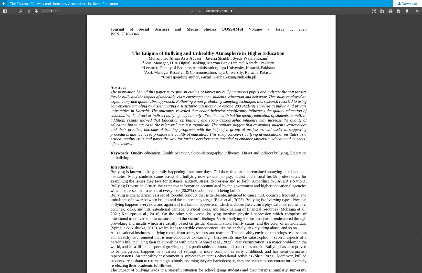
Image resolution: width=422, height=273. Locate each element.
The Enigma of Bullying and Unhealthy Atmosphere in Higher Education (64, 3)
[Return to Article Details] (3, 3)
